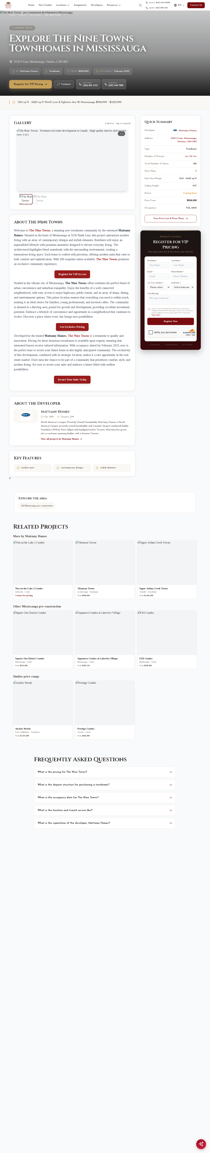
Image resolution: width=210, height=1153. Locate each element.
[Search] (140, 5)
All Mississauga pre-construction (37, 505)
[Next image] (122, 160)
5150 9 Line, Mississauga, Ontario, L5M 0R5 (184, 140)
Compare (66, 84)
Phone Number (177, 271)
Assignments (80, 5)
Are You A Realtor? (155, 283)
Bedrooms (176, 283)
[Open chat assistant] (201, 1144)
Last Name (176, 260)
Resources (112, 5)
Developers (97, 5)
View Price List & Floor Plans (168, 218)
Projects (22, 15)
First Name (152, 260)
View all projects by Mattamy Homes (60, 439)
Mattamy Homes (55, 411)
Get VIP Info (191, 156)
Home (31, 5)
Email (150, 271)
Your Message (153, 293)
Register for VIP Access (72, 274)
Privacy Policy (156, 314)
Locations (61, 5)
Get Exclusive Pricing (72, 326)
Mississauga (35, 15)
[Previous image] (22, 160)
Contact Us (196, 5)
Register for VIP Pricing (28, 84)
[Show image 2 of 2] (40, 199)
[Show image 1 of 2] (25, 199)
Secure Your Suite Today (72, 379)
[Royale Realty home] (8, 5)
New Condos (45, 5)
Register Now (171, 321)
